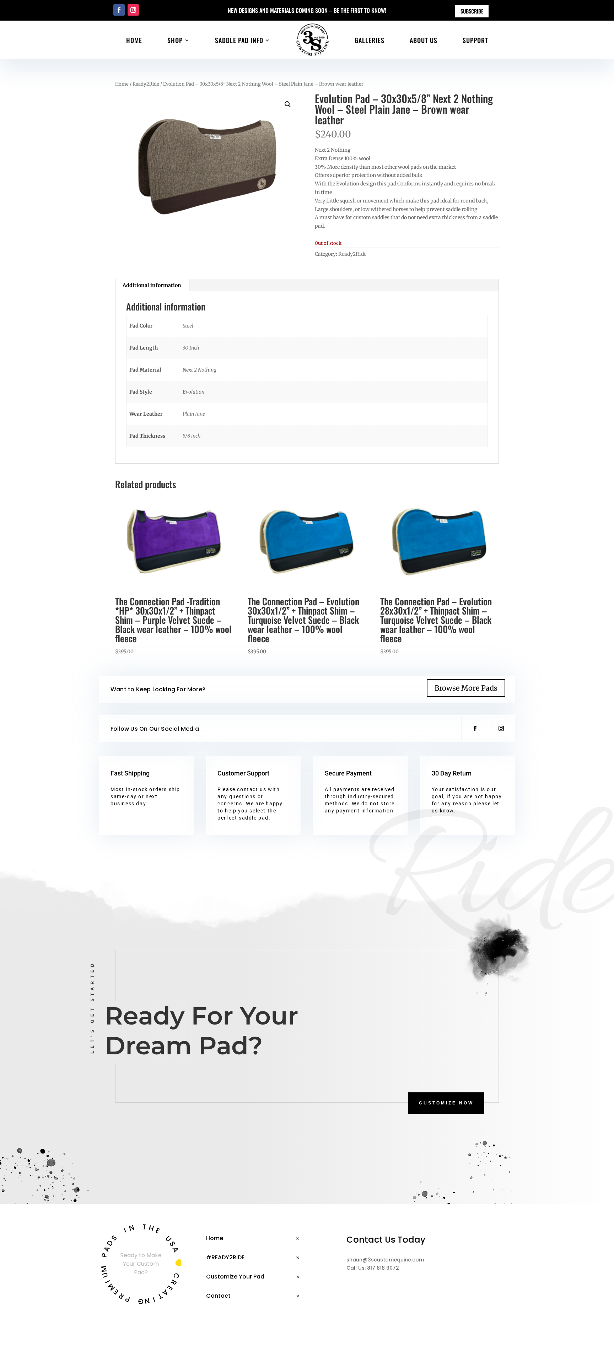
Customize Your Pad (235, 1276)
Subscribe (471, 11)
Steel (188, 326)
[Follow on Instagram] (133, 10)
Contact (218, 1296)
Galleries (369, 40)
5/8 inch (192, 436)
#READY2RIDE (225, 1257)
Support (475, 40)
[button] (287, 104)
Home (134, 40)
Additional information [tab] (152, 285)
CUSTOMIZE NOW (446, 1103)
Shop (175, 40)
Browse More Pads (466, 687)
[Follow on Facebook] (119, 10)
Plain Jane (194, 414)
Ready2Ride (146, 84)
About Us (423, 40)
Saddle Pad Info (239, 40)
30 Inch (191, 348)
